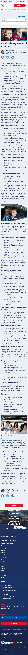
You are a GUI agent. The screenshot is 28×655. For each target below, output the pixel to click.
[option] (14, 518)
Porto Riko (3, 557)
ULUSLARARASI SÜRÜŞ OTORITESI (6, 1)
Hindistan (3, 575)
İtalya (2, 566)
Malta (2, 559)
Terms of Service (9, 633)
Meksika (3, 564)
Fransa (3, 568)
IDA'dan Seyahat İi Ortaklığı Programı (10, 536)
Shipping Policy (4, 637)
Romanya (3, 548)
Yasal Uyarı (3, 646)
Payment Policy (11, 634)
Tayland (3, 570)
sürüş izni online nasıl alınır (8, 532)
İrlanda (3, 550)
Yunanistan (4, 555)
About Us (3, 633)
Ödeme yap (14, 623)
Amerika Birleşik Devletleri (7, 543)
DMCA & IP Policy (18, 634)
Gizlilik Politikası (12, 637)
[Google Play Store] (20, 617)
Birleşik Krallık (4, 546)
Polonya (3, 577)
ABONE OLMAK (21, 16)
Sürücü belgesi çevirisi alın (8, 534)
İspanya (3, 561)
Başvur (19, 5)
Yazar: (10, 50)
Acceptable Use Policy (18, 633)
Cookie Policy (4, 634)
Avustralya (3, 552)
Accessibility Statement (5, 635)
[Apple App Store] (7, 617)
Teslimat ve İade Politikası (17, 635)
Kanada (3, 573)
